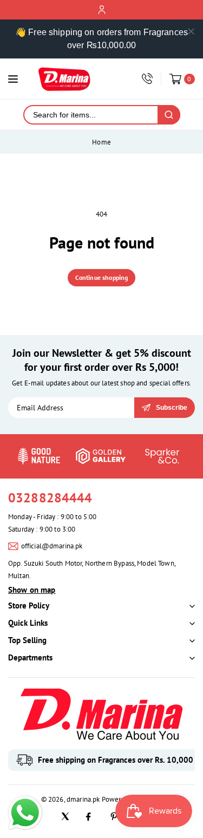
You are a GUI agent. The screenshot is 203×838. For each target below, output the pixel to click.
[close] (191, 31)
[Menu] (13, 79)
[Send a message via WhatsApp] (25, 813)
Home (101, 142)
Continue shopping (101, 277)
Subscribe (171, 407)
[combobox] (91, 115)
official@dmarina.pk (52, 546)
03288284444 (50, 497)
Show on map (32, 590)
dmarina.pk (83, 799)
